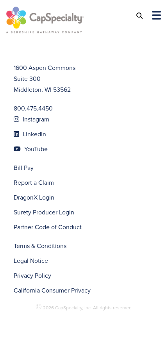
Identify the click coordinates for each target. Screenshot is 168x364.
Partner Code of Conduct (48, 227)
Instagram (35, 119)
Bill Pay (24, 167)
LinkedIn (33, 134)
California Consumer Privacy (52, 290)
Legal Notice (31, 260)
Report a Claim (34, 182)
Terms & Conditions (40, 245)
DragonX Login (34, 197)
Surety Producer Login (44, 212)
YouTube (35, 149)
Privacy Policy (32, 275)
